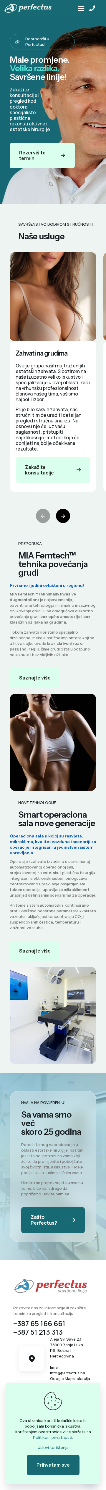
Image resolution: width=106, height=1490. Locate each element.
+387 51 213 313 (38, 1332)
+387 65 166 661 (39, 1323)
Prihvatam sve (53, 1465)
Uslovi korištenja (53, 1447)
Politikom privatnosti (52, 1437)
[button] (63, 516)
